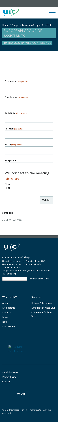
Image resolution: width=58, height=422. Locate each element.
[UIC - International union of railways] (11, 247)
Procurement (9, 326)
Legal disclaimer (10, 372)
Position (15, 128)
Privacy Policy (9, 376)
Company (16, 112)
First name (16, 81)
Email (13, 144)
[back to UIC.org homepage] (11, 12)
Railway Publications (41, 303)
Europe (15, 25)
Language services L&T (43, 307)
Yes (10, 184)
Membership (8, 307)
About (5, 303)
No (9, 188)
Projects (6, 312)
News (5, 317)
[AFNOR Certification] (16, 349)
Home (5, 25)
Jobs (4, 321)
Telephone (10, 160)
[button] (34, 12)
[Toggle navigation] (52, 13)
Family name (17, 97)
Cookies (6, 381)
